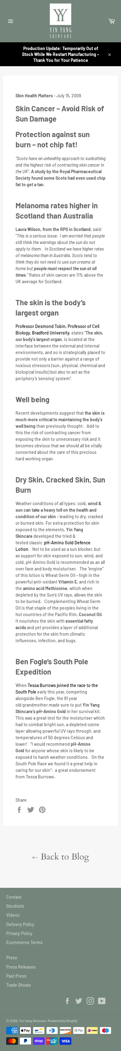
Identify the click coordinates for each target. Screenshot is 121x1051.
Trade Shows (18, 985)
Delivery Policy (20, 924)
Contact (13, 897)
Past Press (16, 976)
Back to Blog (63, 857)
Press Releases (21, 967)
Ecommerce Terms (24, 942)
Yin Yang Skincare (32, 1021)
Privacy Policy (19, 933)
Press (11, 957)
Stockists (15, 906)
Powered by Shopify (62, 1021)
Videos (13, 915)
